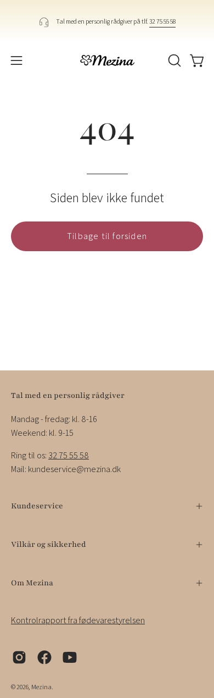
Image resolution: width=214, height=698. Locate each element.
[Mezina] (107, 60)
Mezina (41, 687)
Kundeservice (37, 506)
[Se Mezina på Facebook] (44, 657)
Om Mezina (32, 583)
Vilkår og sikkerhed (48, 544)
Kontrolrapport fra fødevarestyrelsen (78, 620)
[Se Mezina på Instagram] (19, 657)
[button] (173, 60)
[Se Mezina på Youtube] (69, 657)
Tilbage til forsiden (107, 236)
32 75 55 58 (162, 21)
